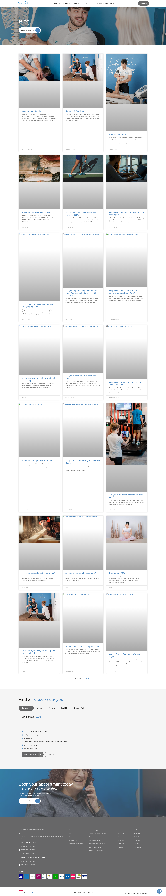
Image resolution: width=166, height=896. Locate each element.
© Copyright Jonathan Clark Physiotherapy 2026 (136, 893)
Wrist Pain (121, 843)
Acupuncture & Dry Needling (97, 843)
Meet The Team (73, 840)
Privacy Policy (77, 892)
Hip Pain (136, 830)
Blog (70, 833)
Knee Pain (137, 833)
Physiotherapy (93, 830)
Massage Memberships (96, 836)
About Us (71, 830)
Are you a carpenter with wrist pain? (38, 212)
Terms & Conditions (87, 892)
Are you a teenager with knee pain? (38, 460)
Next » (88, 679)
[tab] (26, 708)
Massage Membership (32, 111)
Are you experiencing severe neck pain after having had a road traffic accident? (81, 293)
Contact (112, 3)
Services (65, 3)
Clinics (86, 3)
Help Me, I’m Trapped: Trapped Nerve (82, 646)
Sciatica (136, 843)
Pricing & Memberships (100, 3)
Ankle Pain (137, 836)
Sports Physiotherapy (95, 847)
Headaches (137, 847)
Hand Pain (121, 847)
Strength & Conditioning (76, 111)
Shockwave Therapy (118, 134)
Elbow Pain (121, 840)
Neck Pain (121, 830)
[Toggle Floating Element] (159, 891)
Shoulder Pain (122, 836)
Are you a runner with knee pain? (80, 573)
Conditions (76, 3)
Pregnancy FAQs (117, 573)
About (56, 3)
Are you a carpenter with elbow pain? (39, 573)
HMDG (32, 892)
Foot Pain (137, 840)
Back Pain (121, 833)
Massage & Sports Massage (97, 833)
